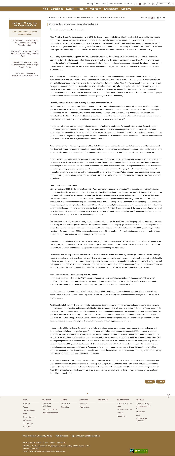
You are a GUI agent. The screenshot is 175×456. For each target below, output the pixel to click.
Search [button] (169, 3)
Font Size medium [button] (151, 18)
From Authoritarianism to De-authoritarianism (24, 33)
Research (82, 9)
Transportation (29, 410)
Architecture (122, 416)
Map (25, 414)
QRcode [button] (158, 18)
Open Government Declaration (86, 436)
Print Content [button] (163, 17)
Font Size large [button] (154, 18)
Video (138, 415)
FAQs (104, 4)
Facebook (140, 4)
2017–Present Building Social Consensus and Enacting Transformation (24, 42)
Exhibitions (57, 9)
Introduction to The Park (124, 405)
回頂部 (168, 396)
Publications (84, 407)
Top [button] (160, 381)
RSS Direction (62, 436)
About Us (126, 9)
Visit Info (26, 404)
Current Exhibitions (49, 409)
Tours (25, 407)
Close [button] (87, 393)
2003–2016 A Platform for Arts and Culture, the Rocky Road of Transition (25, 53)
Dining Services (29, 417)
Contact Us (128, 4)
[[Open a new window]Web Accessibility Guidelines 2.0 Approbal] (141, 451)
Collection (95, 9)
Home (98, 4)
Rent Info (26, 427)
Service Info (28, 423)
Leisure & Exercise (124, 409)
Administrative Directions (141, 419)
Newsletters (65, 404)
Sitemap (90, 4)
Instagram (135, 4)
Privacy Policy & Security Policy (37, 436)
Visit (45, 9)
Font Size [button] (143, 17)
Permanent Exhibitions (46, 405)
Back (150, 381)
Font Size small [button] (149, 18)
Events (70, 9)
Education (65, 407)
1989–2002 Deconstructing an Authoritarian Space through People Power (24, 64)
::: (85, 3)
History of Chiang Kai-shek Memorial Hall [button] (24, 24)
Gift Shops (27, 420)
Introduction (140, 412)
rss (149, 4)
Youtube (144, 4)
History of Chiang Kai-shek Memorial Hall (79, 17)
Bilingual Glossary (115, 4)
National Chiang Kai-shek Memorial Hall (15, 3)
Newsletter (153, 4)
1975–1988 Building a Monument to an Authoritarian (25, 74)
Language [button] (173, 4)
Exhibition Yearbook (50, 413)
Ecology (120, 413)
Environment (111, 9)
